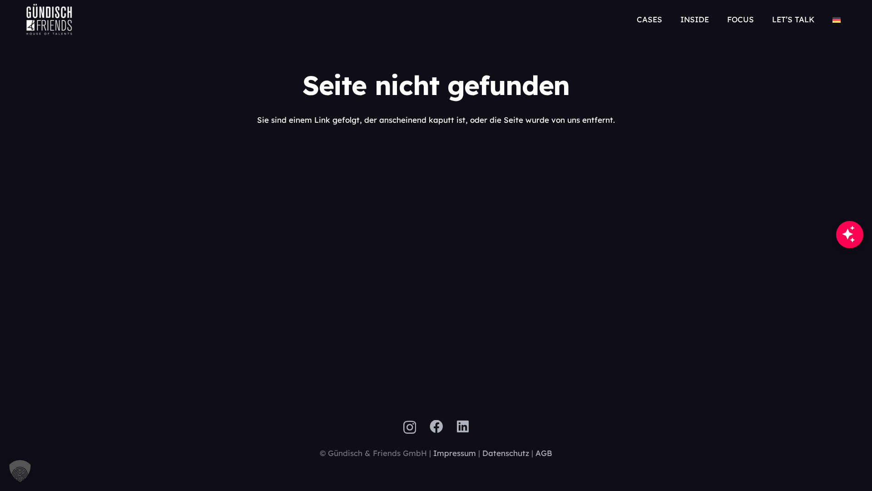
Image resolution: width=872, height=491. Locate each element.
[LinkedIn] (463, 427)
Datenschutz (505, 453)
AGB (543, 453)
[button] (850, 19)
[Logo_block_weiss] (49, 19)
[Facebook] (436, 427)
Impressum (454, 453)
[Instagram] (409, 427)
